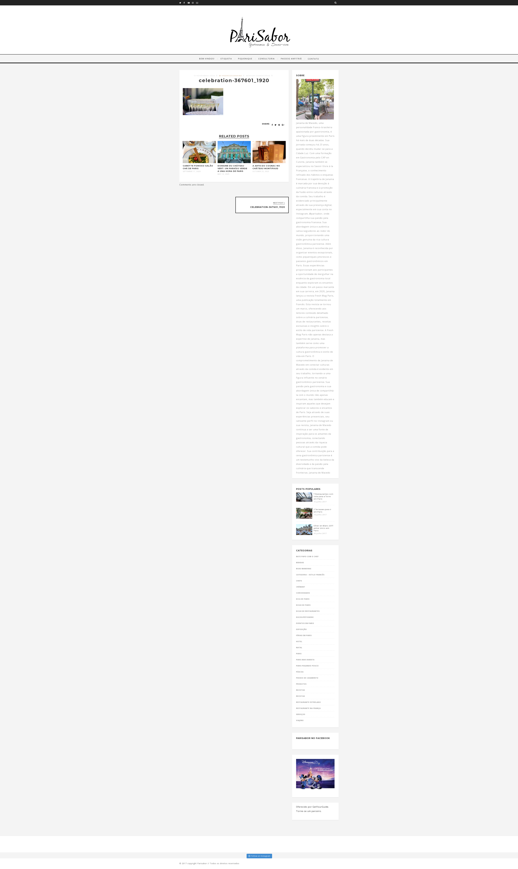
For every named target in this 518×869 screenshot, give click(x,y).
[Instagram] (194, 2)
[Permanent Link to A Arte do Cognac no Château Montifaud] (269, 162)
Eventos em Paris (305, 623)
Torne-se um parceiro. (309, 811)
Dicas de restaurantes (308, 611)
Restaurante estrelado (308, 702)
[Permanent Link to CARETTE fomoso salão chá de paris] (199, 162)
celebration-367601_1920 (234, 80)
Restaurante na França (308, 708)
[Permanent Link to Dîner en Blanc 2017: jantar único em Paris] (304, 534)
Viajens (300, 720)
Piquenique (245, 58)
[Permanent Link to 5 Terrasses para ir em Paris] (304, 517)
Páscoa (300, 672)
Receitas (300, 690)
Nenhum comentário (258, 76)
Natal (299, 647)
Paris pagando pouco (307, 666)
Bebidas (300, 562)
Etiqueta (226, 58)
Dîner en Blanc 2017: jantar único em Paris (324, 528)
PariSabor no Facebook (313, 738)
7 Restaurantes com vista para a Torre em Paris (323, 496)
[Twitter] (181, 2)
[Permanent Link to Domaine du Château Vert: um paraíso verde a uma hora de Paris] (234, 162)
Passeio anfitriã (291, 58)
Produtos (301, 684)
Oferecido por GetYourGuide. (312, 806)
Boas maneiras (303, 569)
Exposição (301, 629)
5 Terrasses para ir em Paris (322, 510)
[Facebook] (186, 2)
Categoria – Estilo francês (310, 575)
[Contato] (198, 2)
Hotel (299, 641)
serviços (300, 714)
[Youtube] (190, 2)
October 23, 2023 (261, 171)
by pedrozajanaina (230, 76)
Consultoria (266, 58)
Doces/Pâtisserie (305, 617)
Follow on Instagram (260, 856)
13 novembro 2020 (204, 76)
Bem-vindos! (206, 58)
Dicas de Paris (303, 605)
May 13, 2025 (223, 174)
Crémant (300, 587)
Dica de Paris (302, 599)
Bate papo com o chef (307, 556)
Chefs (299, 581)
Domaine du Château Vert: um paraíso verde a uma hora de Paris (232, 168)
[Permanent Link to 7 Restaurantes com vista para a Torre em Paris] (304, 500)
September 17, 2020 (192, 171)
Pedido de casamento (307, 678)
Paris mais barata (305, 660)
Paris (298, 653)
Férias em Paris (304, 635)
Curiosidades (303, 593)
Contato (313, 58)
